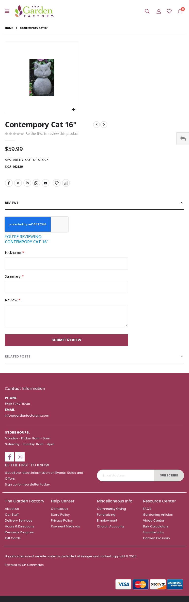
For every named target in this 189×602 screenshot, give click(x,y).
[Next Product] (103, 124)
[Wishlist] (169, 11)
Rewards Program (19, 532)
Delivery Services (18, 520)
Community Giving (111, 508)
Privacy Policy (62, 520)
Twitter (18, 183)
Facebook (9, 183)
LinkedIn (27, 183)
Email (45, 183)
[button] (73, 109)
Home (9, 28)
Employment (107, 520)
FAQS (147, 508)
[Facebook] (9, 456)
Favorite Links (153, 532)
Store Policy (60, 514)
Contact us (59, 508)
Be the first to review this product (52, 133)
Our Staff (12, 514)
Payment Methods (65, 526)
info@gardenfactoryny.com (27, 415)
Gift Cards (13, 538)
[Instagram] (20, 456)
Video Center (153, 520)
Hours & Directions (19, 526)
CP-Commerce (33, 565)
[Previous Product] (96, 124)
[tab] (94, 203)
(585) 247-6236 (17, 403)
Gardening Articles (158, 514)
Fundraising (106, 514)
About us (12, 508)
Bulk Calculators (156, 526)
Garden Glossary (156, 538)
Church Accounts (110, 526)
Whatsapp (36, 183)
